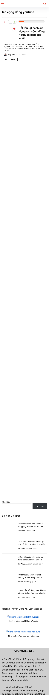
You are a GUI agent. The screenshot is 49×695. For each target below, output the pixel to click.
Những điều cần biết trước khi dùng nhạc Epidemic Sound (30, 558)
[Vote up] (14, 22)
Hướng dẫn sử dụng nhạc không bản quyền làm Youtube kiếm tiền (32, 591)
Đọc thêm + (10, 59)
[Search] (45, 3)
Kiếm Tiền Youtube (25, 548)
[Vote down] (10, 22)
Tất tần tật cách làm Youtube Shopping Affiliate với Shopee (30, 525)
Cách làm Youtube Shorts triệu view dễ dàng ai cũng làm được (31, 542)
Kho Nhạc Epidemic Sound (28, 564)
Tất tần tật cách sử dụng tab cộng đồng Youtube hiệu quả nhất (32, 33)
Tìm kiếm (6, 501)
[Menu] (3, 3)
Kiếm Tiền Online (24, 530)
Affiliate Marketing (24, 581)
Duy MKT (11, 54)
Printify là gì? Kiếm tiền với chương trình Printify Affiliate (30, 576)
